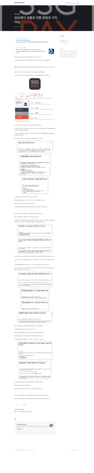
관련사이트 (73, 450)
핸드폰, (68, 51)
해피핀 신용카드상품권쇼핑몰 (23, 40)
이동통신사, (76, 51)
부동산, (61, 53)
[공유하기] (18, 405)
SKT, (67, 53)
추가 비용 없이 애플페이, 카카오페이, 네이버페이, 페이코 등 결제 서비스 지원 (31, 52)
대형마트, (65, 51)
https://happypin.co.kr (21, 38)
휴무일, (64, 55)
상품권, (72, 53)
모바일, (64, 53)
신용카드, (73, 56)
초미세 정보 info (64, 42)
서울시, (75, 53)
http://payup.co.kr (20, 47)
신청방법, (69, 56)
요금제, (71, 55)
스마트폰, (66, 56)
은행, (70, 53)
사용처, (61, 51)
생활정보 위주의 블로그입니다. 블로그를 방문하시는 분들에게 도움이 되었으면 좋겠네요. (33, 426)
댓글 (15, 418)
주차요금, (74, 55)
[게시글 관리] (20, 405)
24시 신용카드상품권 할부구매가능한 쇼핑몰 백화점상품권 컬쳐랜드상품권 (32, 42)
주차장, (61, 55)
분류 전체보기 (64, 40)
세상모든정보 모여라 (19, 2)
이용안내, (62, 56)
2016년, (71, 51)
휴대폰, (68, 55)
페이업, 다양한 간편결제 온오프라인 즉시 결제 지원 (28, 49)
